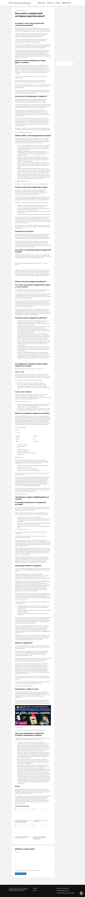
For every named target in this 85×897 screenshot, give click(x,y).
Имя (15, 866)
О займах (57, 2)
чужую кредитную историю (39, 669)
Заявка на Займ (41, 2)
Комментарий (17, 852)
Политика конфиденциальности (63, 890)
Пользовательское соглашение (63, 888)
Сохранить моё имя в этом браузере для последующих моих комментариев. (27, 870)
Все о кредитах (24, 10)
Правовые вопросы (66, 2)
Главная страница (18, 10)
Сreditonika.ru (11, 888)
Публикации (35, 888)
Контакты (35, 890)
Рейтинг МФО (50, 2)
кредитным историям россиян (26, 548)
